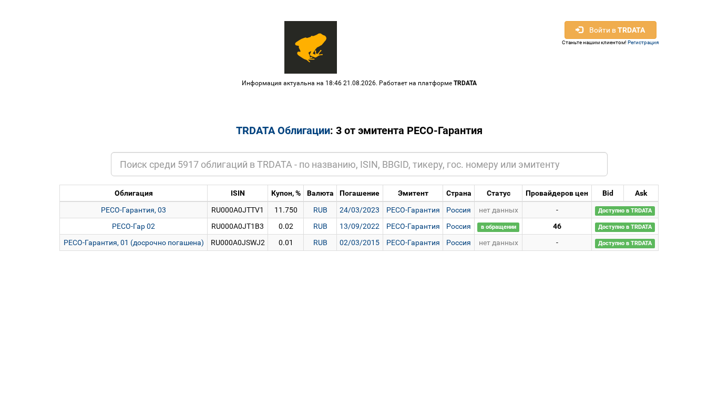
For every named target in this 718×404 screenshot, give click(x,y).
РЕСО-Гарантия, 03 (133, 210)
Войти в (614, 30)
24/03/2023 (359, 210)
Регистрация (643, 42)
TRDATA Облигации (283, 130)
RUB (320, 210)
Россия (458, 210)
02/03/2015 (359, 242)
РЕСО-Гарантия (413, 210)
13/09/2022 (359, 226)
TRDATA (465, 83)
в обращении (498, 227)
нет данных (498, 210)
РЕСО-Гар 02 (133, 226)
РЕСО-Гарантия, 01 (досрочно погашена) (134, 242)
